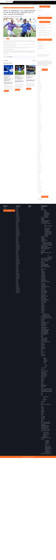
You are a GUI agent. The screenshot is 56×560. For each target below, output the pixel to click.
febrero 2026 (17, 214)
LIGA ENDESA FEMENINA (47, 228)
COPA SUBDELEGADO (43, 323)
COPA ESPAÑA (42, 263)
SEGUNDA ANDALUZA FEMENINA (45, 299)
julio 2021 (38, 174)
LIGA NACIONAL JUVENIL (44, 280)
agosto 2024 (39, 112)
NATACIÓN (42, 404)
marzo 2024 (38, 120)
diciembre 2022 (18, 259)
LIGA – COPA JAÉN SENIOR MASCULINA (45, 423)
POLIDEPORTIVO (22, 3)
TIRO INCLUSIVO (43, 417)
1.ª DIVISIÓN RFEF (43, 272)
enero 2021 (38, 184)
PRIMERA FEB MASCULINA (48, 234)
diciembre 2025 (39, 85)
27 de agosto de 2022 (7, 82)
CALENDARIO (42, 251)
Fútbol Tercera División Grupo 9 (41, 48)
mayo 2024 (38, 117)
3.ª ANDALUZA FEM (43, 277)
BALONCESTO (42, 236)
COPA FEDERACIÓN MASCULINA (45, 265)
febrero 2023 (39, 142)
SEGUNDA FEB (46, 235)
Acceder (29, 207)
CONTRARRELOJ (46, 360)
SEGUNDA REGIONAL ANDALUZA (47, 437)
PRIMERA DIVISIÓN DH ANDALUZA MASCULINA (46, 391)
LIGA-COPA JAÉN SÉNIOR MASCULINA (45, 341)
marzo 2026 (38, 80)
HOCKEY (42, 387)
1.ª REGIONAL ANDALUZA (46, 432)
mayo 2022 (38, 157)
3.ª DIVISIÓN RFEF (43, 278)
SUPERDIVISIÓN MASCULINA (48, 453)
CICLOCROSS (45, 359)
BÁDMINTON (42, 218)
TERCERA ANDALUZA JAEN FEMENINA (45, 429)
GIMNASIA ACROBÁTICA (44, 385)
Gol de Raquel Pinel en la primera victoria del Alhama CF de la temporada (19, 77)
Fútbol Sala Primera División (40, 45)
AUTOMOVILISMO (45, 396)
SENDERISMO (42, 411)
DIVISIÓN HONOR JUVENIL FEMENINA (46, 242)
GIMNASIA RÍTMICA (43, 386)
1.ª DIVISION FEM (47, 440)
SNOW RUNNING (50, 258)
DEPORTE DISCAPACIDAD (44, 372)
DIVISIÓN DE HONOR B (45, 435)
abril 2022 (38, 159)
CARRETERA (45, 358)
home (38, 8)
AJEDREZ (42, 208)
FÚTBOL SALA (42, 303)
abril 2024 (17, 240)
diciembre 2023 (39, 125)
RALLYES (44, 400)
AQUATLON (42, 346)
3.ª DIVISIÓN (42, 311)
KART (48, 396)
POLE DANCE (42, 409)
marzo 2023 (38, 140)
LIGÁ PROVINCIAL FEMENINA (44, 246)
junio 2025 (38, 95)
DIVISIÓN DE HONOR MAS (48, 447)
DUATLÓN (42, 378)
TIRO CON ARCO (43, 416)
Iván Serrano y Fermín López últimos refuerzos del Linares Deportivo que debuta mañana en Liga (8, 78)
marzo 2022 (17, 270)
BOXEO (42, 353)
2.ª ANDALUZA (42, 273)
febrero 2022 (39, 162)
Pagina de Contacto (39, 10)
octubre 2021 (39, 169)
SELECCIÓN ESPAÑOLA (44, 334)
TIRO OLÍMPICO (43, 418)
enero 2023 (17, 258)
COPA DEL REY (43, 320)
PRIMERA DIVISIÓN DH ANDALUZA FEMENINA (46, 390)
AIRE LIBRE (42, 207)
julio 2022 (38, 154)
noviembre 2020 (18, 289)
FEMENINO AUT (45, 436)
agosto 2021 (39, 172)
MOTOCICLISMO (45, 399)
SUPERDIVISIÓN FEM (47, 452)
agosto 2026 (17, 207)
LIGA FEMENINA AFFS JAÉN (44, 327)
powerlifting (42, 410)
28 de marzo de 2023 (6, 16)
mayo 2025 (17, 225)
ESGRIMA (42, 380)
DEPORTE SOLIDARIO (43, 373)
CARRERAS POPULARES (47, 213)
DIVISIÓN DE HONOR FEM (48, 446)
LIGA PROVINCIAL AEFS (44, 328)
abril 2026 (38, 78)
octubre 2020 (39, 189)
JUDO (41, 392)
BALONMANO (17, 3)
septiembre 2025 (39, 90)
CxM (48, 254)
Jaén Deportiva (9, 1)
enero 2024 (17, 244)
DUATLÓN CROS (43, 379)
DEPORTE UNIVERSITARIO (44, 374)
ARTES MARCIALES (43, 347)
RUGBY (42, 437)
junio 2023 (38, 135)
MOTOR (42, 401)
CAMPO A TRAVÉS (46, 212)
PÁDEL (42, 405)
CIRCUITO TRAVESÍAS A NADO (47, 404)
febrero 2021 (39, 182)
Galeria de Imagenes (29, 3)
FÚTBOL (10, 7)
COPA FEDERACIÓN (43, 285)
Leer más (7, 91)
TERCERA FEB (46, 236)
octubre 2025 (39, 88)
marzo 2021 (17, 284)
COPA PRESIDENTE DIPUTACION (45, 322)
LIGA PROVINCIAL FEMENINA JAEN (45, 329)
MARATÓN (46, 365)
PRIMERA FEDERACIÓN (43, 298)
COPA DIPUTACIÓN (43, 284)
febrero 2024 (39, 122)
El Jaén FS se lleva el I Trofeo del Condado (42, 35)
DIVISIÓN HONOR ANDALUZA (48, 448)
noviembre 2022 (39, 147)
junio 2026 (38, 75)
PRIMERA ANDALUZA (43, 424)
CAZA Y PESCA (43, 355)
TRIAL (44, 401)
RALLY (45, 366)
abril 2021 (38, 179)
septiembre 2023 (39, 130)
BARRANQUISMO (43, 348)
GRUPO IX (42, 335)
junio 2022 (17, 266)
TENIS (42, 415)
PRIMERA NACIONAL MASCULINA (45, 248)
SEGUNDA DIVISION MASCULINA (45, 333)
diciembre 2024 (39, 105)
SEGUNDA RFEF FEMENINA (44, 292)
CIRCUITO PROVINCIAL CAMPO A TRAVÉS (46, 259)
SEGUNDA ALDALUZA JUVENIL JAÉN (45, 281)
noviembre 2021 (39, 167)
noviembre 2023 (39, 127)
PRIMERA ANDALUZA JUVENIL (46, 315)
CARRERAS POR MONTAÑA (44, 258)
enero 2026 (38, 83)
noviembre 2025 (18, 218)
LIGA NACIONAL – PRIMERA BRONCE (45, 220)
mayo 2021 (38, 177)
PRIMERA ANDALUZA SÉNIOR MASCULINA (46, 247)
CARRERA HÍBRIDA (43, 354)
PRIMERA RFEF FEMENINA (44, 291)
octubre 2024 (17, 233)
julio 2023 (17, 251)
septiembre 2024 (39, 110)
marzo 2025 (38, 100)
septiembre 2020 (39, 191)
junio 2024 (38, 115)
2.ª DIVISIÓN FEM (43, 310)
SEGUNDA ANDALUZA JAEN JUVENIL (46, 316)
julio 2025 (38, 93)
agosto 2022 (39, 152)
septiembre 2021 (18, 277)
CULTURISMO (42, 369)
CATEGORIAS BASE (43, 279)
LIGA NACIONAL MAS (47, 230)
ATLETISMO (42, 217)
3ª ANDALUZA (42, 312)
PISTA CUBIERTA (46, 217)
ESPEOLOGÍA (42, 381)
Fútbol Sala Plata (39, 43)
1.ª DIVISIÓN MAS (47, 441)
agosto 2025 (17, 221)
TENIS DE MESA (43, 453)
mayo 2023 (38, 137)
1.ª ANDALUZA (42, 271)
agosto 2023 (39, 132)
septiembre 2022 (18, 263)
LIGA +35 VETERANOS (43, 290)
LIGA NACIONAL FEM (47, 229)
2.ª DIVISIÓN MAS (43, 241)
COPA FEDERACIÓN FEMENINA (44, 264)
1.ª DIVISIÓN (42, 304)
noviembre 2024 (18, 232)
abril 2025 (38, 98)
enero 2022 (38, 164)
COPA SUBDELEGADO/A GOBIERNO (45, 286)
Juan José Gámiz (12, 16)
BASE (45, 224)
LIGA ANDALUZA (43, 219)
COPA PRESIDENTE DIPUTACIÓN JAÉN (45, 266)
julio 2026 (38, 73)
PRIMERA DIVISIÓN (43, 297)
